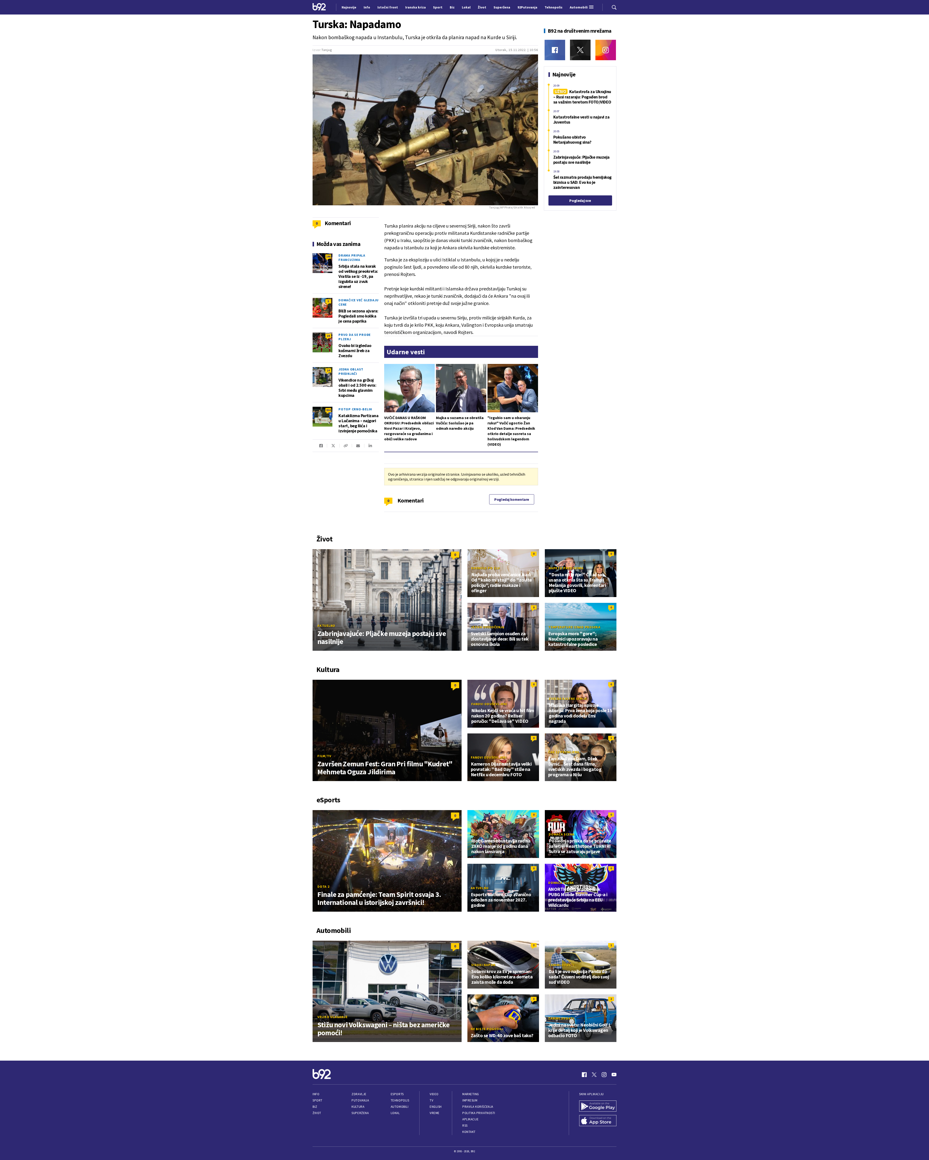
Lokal (395, 1113)
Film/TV (324, 756)
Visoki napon (483, 965)
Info (316, 1094)
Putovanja (360, 1100)
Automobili (399, 1107)
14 (328, 370)
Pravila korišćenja (477, 1107)
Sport (317, 1100)
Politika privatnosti (478, 1113)
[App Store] (597, 1121)
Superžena (360, 1113)
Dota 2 (323, 886)
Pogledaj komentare (511, 499)
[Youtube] (614, 1074)
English (436, 1107)
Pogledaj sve (580, 200)
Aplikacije (470, 1119)
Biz (315, 1107)
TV (431, 1100)
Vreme (435, 1113)
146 (328, 256)
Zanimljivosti (562, 965)
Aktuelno (326, 625)
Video (434, 1094)
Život (317, 1113)
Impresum (469, 1100)
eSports (397, 1094)
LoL (474, 834)
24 (328, 336)
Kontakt (469, 1132)
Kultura (358, 1107)
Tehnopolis (400, 1100)
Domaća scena (561, 834)
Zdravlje (359, 1094)
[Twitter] (580, 50)
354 (328, 410)
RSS (465, 1125)
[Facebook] (555, 50)
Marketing (470, 1094)
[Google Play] (597, 1107)
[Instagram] (605, 50)
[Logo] (319, 7)
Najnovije (349, 7)
